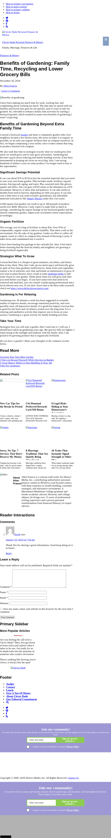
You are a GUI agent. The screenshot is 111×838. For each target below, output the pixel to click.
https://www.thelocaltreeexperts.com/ (30, 288)
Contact (10, 687)
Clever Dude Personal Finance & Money (22, 42)
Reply (9, 553)
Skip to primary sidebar (18, 9)
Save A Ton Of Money (18, 693)
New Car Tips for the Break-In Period (11, 405)
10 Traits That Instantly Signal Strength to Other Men (61, 455)
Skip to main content (16, 6)
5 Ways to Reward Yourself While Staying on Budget (27, 360)
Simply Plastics (35, 198)
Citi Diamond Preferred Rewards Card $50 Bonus (36, 406)
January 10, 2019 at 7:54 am (20, 539)
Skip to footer (13, 12)
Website (4, 603)
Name (4, 592)
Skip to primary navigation (19, 3)
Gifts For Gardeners (10, 365)
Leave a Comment (10, 91)
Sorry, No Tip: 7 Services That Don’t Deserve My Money (11, 453)
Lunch (9, 690)
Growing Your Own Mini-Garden (17, 357)
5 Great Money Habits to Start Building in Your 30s (26, 363)
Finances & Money (9, 55)
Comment (6, 587)
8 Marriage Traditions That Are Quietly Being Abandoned (37, 455)
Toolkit (10, 684)
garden (24, 134)
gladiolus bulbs (56, 273)
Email (4, 597)
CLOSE (5, 837)
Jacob (17, 534)
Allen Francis (10, 86)
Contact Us (73, 778)
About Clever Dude (17, 696)
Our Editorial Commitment (21, 699)
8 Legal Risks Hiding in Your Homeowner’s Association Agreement (59, 409)
